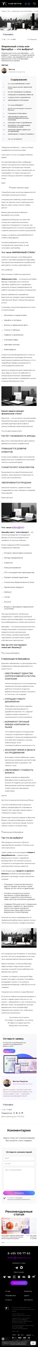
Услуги (8, 1300)
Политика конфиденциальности (21, 1307)
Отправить (19, 1193)
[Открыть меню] (34, 4)
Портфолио (10, 1295)
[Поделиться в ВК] (19, 1113)
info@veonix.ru (19, 1257)
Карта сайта (15, 1331)
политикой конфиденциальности (18, 1343)
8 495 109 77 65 (19, 1253)
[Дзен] (19, 1277)
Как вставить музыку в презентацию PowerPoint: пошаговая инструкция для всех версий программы (12, 1237)
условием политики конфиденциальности (18, 1198)
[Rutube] (33, 1276)
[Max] (21, 1267)
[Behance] (23, 1277)
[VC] (14, 1277)
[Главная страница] (4, 3)
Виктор (12, 69)
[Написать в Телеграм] (26, 4)
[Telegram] (16, 1267)
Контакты (28, 1300)
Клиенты (28, 1291)
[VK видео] (28, 1276)
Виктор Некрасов (20, 1081)
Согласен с (18, 1198)
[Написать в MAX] (29, 4)
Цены (26, 1295)
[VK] (9, 1277)
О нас (8, 1291)
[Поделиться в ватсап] (17, 1113)
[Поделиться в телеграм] (14, 1113)
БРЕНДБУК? (18, 528)
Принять (33, 1343)
